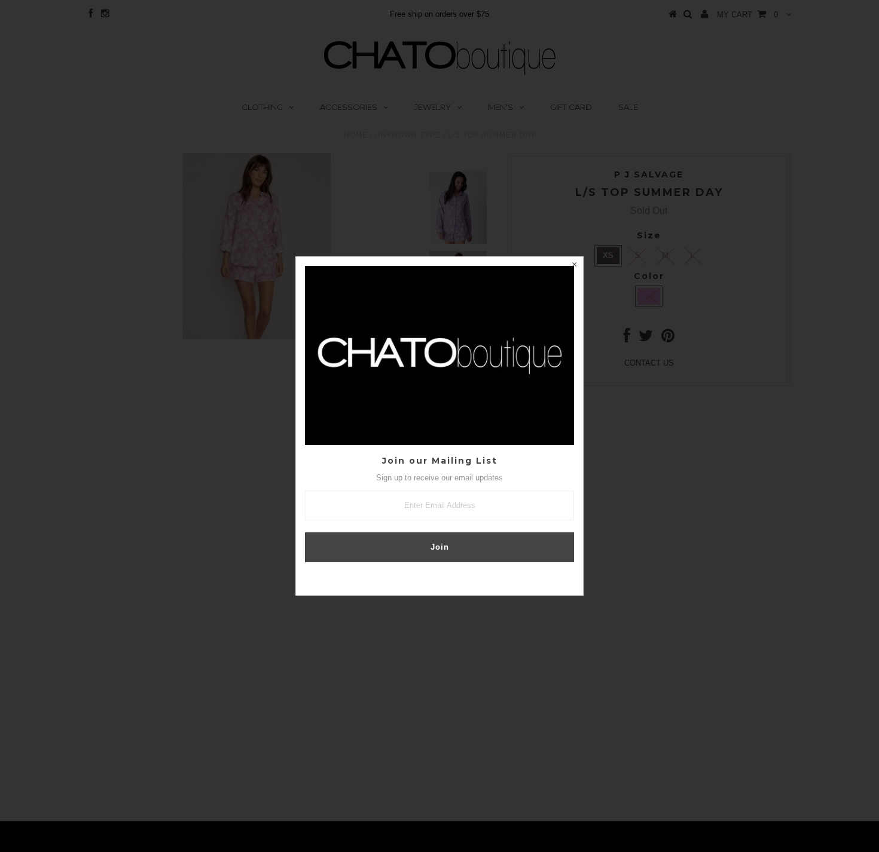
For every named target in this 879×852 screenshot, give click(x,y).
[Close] (574, 266)
